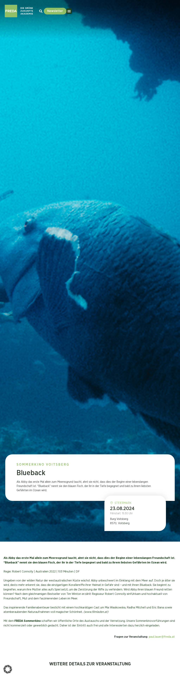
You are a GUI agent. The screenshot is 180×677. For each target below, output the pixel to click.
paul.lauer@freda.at (162, 636)
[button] (69, 11)
